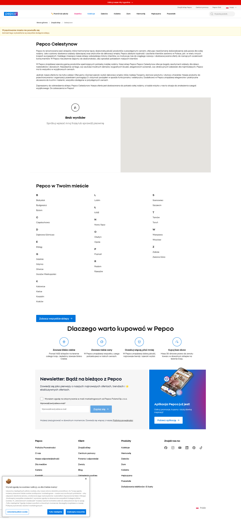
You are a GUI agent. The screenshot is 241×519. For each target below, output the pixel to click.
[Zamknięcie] (86, 479)
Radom (97, 266)
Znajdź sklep (55, 22)
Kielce (39, 291)
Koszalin (40, 296)
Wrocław (157, 239)
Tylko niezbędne (55, 512)
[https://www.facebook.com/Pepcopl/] (166, 447)
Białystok (40, 200)
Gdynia (39, 264)
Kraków (39, 301)
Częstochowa (43, 222)
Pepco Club (217, 7)
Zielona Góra (159, 256)
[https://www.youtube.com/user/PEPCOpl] (180, 447)
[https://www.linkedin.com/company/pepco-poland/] (187, 447)
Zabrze (156, 251)
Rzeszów (98, 271)
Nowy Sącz (99, 224)
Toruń (155, 222)
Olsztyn (98, 236)
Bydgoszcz (41, 205)
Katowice (40, 286)
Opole (97, 241)
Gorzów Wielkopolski (46, 274)
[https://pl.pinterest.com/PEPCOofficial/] (194, 447)
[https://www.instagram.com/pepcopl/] (173, 447)
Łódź (96, 212)
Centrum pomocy (202, 7)
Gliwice (39, 269)
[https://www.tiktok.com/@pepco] (201, 447)
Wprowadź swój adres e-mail (53, 403)
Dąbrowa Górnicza (45, 234)
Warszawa (158, 234)
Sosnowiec (158, 200)
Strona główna (42, 22)
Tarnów (156, 217)
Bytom (39, 210)
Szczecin (157, 205)
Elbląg (39, 246)
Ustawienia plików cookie (17, 512)
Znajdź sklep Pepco (184, 7)
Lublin (97, 200)
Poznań (98, 254)
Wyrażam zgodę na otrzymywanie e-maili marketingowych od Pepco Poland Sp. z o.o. (86, 398)
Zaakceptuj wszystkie (76, 512)
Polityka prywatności (123, 420)
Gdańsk (40, 259)
